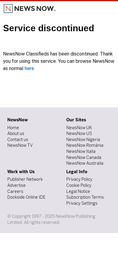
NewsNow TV (20, 145)
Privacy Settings (81, 203)
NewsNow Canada (83, 157)
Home (13, 127)
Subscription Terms (85, 197)
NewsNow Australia (84, 163)
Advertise (16, 185)
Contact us (17, 139)
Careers (15, 191)
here (29, 68)
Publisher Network (25, 179)
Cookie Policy (78, 185)
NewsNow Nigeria (83, 139)
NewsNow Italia (81, 151)
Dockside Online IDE (26, 197)
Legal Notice (78, 191)
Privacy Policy (79, 179)
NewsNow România (84, 145)
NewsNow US (79, 133)
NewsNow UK (79, 127)
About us (15, 133)
